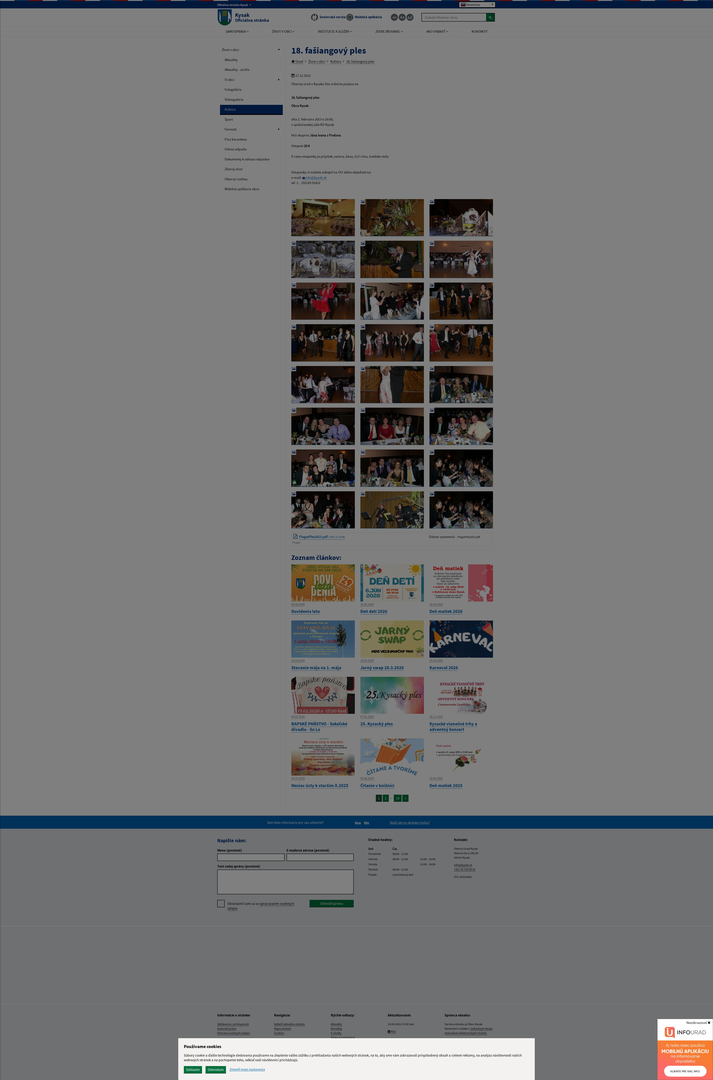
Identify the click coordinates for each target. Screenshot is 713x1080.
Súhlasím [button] (193, 1069)
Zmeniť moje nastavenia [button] (247, 1069)
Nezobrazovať (697, 1022)
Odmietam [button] (216, 1069)
